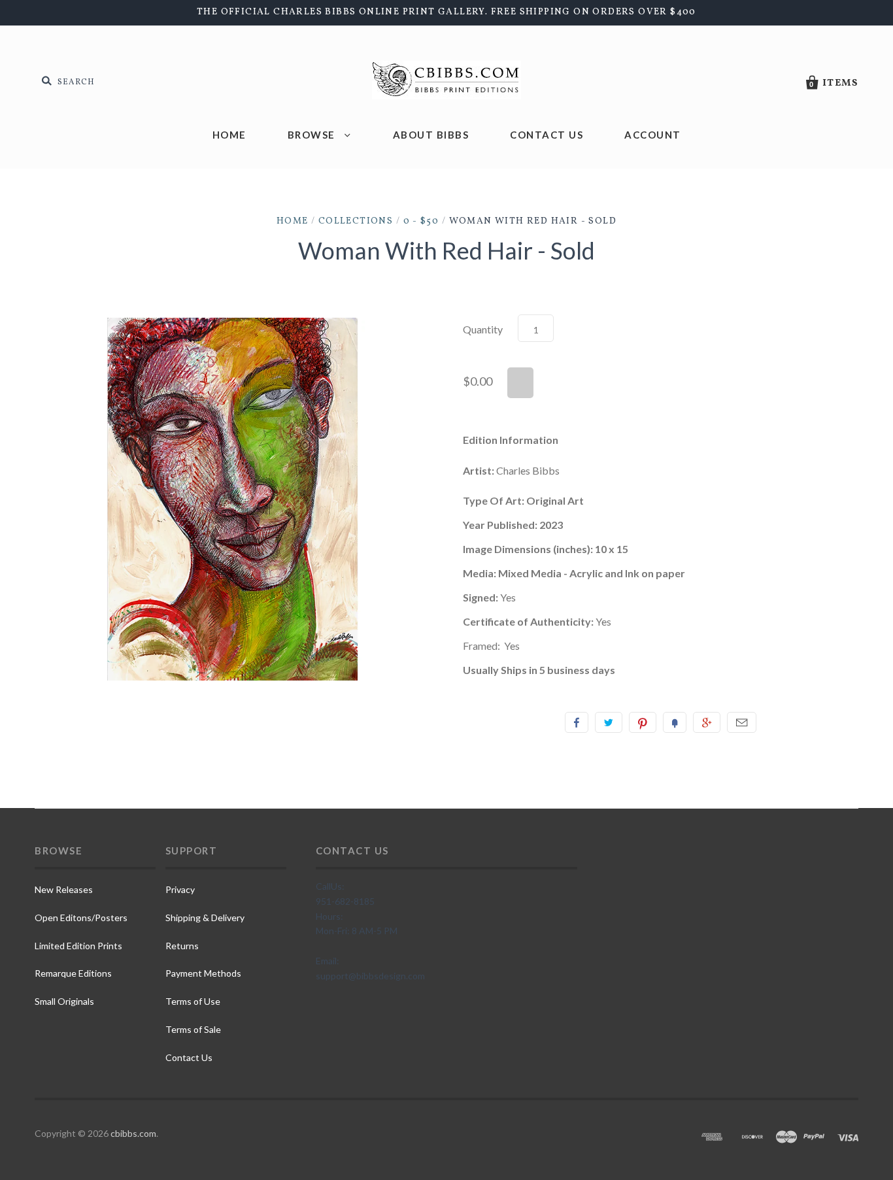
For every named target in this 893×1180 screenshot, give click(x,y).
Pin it (642, 722)
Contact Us (546, 135)
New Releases (64, 889)
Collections (355, 221)
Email (741, 722)
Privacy (180, 889)
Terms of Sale (193, 1029)
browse (313, 135)
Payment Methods (203, 973)
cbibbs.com (133, 1133)
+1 (706, 722)
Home (229, 135)
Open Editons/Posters (81, 917)
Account (652, 135)
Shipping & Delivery (204, 917)
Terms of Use (192, 1001)
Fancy (674, 722)
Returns (182, 945)
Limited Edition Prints (78, 945)
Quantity (483, 329)
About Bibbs (431, 135)
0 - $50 (421, 221)
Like (576, 722)
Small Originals (64, 1001)
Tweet (608, 722)
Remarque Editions (73, 973)
